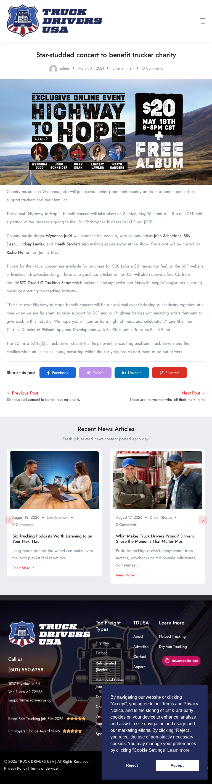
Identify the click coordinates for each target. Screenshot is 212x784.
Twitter (98, 372)
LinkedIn (134, 372)
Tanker (101, 697)
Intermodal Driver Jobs (110, 683)
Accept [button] (177, 765)
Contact (139, 656)
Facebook (59, 372)
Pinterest (171, 372)
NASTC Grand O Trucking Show (42, 283)
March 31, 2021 (91, 68)
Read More (21, 568)
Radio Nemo (18, 252)
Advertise (141, 646)
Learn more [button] (178, 750)
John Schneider (167, 236)
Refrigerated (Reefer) (106, 666)
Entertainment (123, 68)
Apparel (139, 666)
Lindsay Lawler (31, 244)
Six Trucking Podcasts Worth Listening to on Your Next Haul (52, 539)
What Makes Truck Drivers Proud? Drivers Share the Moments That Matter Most (155, 539)
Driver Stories (161, 517)
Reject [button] (132, 765)
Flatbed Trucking (172, 636)
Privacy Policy (15, 768)
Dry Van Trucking (173, 646)
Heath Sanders (68, 244)
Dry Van (102, 643)
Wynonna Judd (59, 236)
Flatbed (102, 653)
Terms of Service (44, 768)
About (138, 636)
